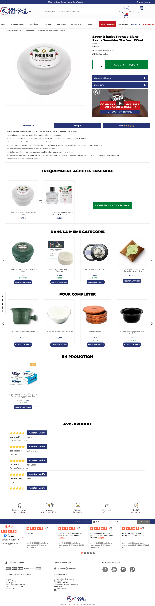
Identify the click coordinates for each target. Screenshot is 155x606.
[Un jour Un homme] (16, 11)
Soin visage (34, 24)
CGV (55, 590)
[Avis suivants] (153, 537)
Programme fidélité (61, 583)
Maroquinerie (76, 24)
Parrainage (58, 586)
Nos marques (123, 24)
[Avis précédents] (22, 537)
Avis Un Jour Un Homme (14, 586)
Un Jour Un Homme (12, 581)
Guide (90, 24)
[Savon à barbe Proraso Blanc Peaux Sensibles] (45, 69)
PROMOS (135, 24)
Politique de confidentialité (15, 584)
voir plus (62, 538)
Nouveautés (148, 24)
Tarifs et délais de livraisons (64, 579)
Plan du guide (10, 583)
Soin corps (61, 24)
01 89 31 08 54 (144, 2)
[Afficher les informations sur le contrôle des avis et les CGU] (19, 540)
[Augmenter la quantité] (102, 62)
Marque (77, 126)
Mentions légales (60, 588)
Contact (8, 579)
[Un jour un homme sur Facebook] (105, 569)
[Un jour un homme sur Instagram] (123, 569)
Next (152, 261)
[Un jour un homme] (77, 599)
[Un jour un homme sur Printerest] (132, 569)
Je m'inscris (143, 522)
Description (28, 126)
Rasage (2, 24)
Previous (3, 261)
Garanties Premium (60, 581)
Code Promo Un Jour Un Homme (66, 584)
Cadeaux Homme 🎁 (107, 24)
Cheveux (47, 24)
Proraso (95, 46)
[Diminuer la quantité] (102, 67)
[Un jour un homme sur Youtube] (114, 569)
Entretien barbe (17, 24)
